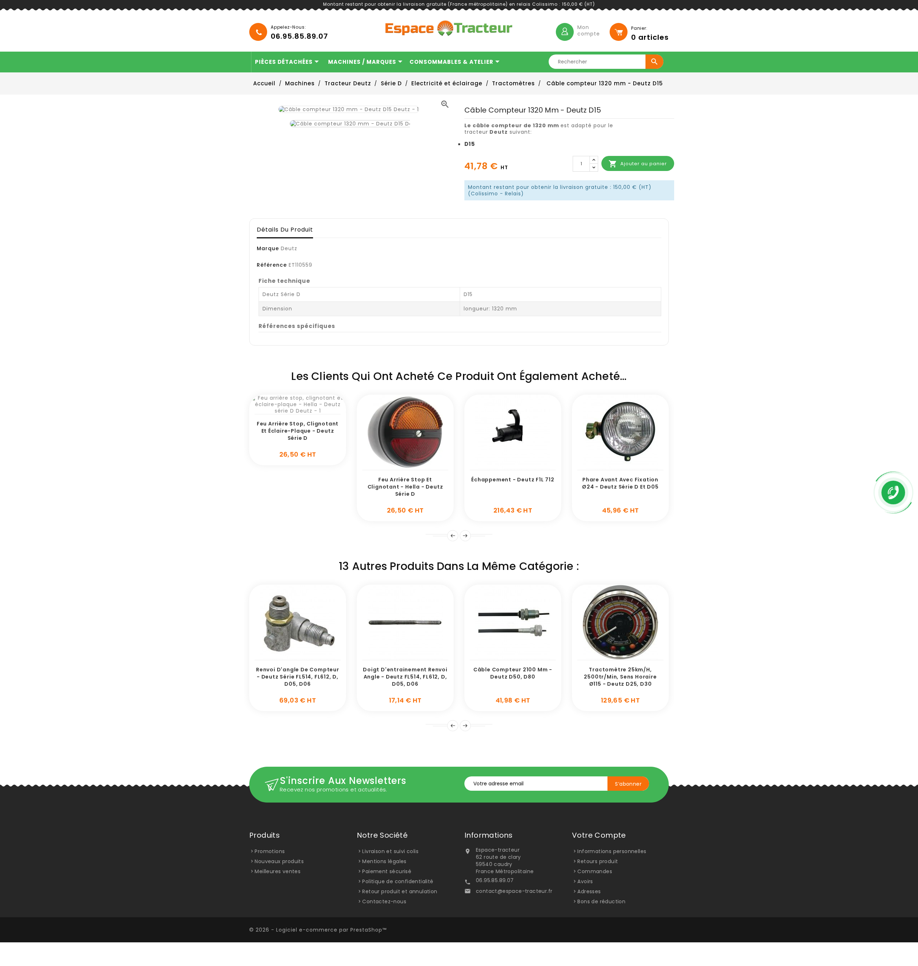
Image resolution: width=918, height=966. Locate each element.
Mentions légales (384, 861)
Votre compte (599, 835)
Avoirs (585, 881)
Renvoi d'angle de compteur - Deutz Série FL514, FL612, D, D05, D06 (297, 676)
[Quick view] (306, 410)
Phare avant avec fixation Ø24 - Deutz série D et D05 (620, 483)
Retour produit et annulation (399, 891)
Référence (272, 265)
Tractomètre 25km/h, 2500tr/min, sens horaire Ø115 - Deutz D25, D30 (620, 676)
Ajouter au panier (638, 164)
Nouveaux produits (279, 861)
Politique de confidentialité (397, 881)
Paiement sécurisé (386, 871)
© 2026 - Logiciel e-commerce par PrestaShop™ (318, 929)
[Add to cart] (290, 410)
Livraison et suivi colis (390, 851)
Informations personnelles (611, 851)
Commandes (594, 871)
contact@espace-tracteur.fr (514, 891)
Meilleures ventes (278, 871)
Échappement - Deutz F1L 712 (512, 479)
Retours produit (597, 861)
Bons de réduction (601, 901)
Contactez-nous (384, 901)
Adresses (589, 891)
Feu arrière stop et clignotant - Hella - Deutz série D (405, 487)
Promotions (270, 851)
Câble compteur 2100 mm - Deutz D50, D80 (512, 673)
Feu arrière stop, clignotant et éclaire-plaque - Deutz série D (298, 431)
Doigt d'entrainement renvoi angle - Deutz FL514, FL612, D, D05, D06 (405, 676)
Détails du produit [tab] (285, 229)
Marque (268, 248)
